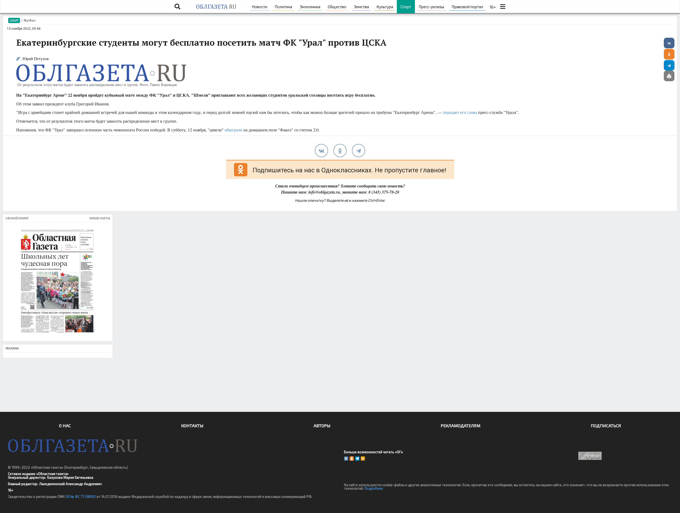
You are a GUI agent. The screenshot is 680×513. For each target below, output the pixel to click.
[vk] (321, 150)
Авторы (322, 425)
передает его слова (460, 112)
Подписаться (606, 425)
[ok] (340, 150)
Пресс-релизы (431, 6)
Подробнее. (374, 488)
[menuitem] (259, 6)
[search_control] (177, 6)
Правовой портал (467, 6)
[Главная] (216, 7)
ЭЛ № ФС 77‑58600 (80, 496)
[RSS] (363, 458)
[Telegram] (669, 65)
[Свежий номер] (58, 282)
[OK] (352, 458)
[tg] (358, 150)
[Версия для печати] (669, 76)
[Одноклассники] (669, 54)
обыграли (233, 129)
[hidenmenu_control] (502, 6)
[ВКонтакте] (669, 43)
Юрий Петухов (36, 58)
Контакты (192, 425)
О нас (65, 425)
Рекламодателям (461, 425)
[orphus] (590, 456)
